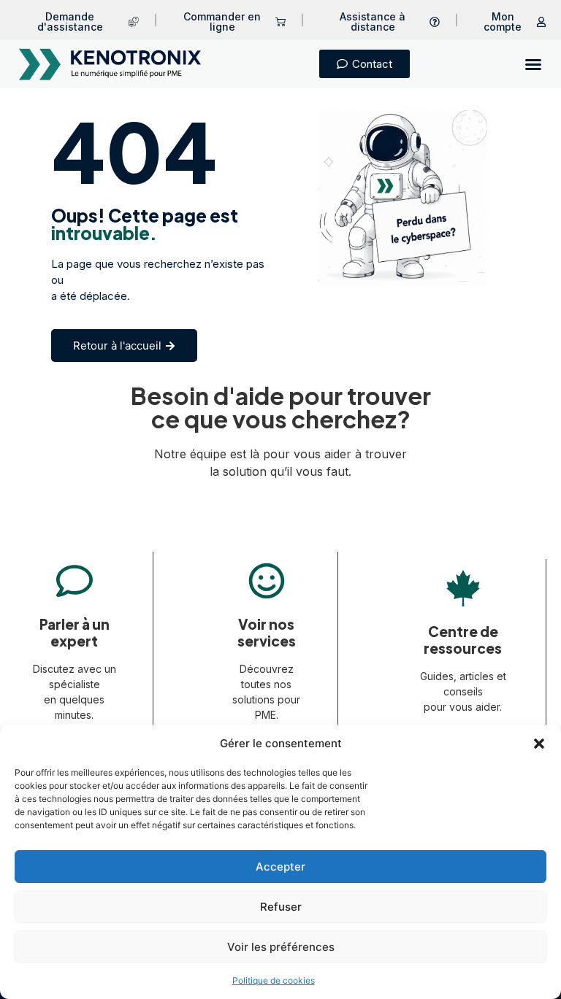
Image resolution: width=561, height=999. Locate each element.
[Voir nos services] (266, 581)
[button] (539, 743)
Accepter (280, 866)
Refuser (281, 907)
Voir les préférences (281, 947)
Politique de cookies (273, 980)
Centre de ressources (463, 639)
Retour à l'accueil (117, 345)
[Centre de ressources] (463, 588)
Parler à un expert (74, 632)
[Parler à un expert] (74, 581)
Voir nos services (266, 632)
